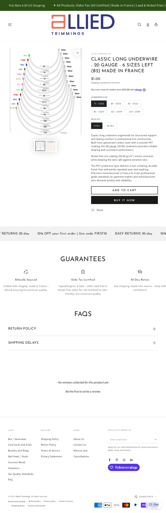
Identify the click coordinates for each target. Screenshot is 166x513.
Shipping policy (17, 505)
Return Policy (48, 444)
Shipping (95, 82)
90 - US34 (99, 111)
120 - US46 (134, 111)
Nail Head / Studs (18, 456)
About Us (78, 439)
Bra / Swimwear (17, 439)
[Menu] (10, 24)
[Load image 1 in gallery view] (40, 146)
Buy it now (124, 200)
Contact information (37, 505)
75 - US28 (99, 103)
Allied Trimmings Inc (101, 54)
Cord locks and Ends (20, 444)
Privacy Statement (51, 456)
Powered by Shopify (17, 501)
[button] (139, 24)
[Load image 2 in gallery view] (51, 146)
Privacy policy (49, 501)
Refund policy (34, 501)
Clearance (13, 468)
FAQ (10, 479)
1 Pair (97, 125)
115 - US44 (116, 111)
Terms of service (66, 501)
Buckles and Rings (18, 450)
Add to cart (124, 190)
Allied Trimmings (23, 496)
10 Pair (110, 125)
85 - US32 (133, 103)
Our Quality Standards (20, 474)
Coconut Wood (16, 462)
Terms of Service (50, 450)
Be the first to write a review (83, 391)
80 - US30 (116, 103)
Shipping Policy (50, 439)
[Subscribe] (156, 439)
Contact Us (79, 444)
